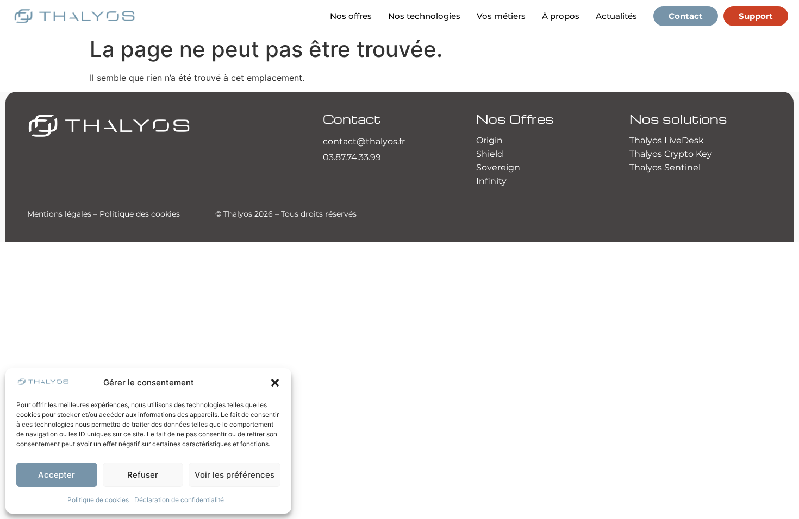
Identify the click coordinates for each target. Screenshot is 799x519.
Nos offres (351, 16)
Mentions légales (59, 214)
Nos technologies (424, 16)
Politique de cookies (98, 500)
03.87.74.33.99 (352, 157)
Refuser (142, 475)
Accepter (56, 475)
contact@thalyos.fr (364, 141)
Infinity (491, 181)
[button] (275, 382)
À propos (560, 16)
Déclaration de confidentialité (179, 500)
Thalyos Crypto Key (670, 154)
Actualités (616, 16)
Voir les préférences (234, 475)
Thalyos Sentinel (665, 167)
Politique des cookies (139, 214)
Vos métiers (501, 16)
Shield (489, 154)
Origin (489, 140)
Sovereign (498, 167)
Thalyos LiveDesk (666, 140)
